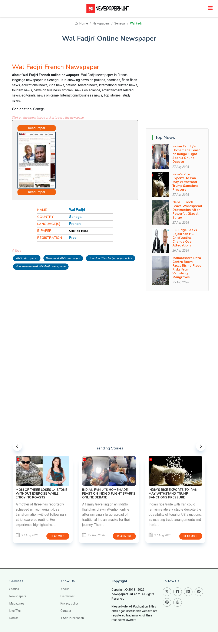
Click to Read (79, 230)
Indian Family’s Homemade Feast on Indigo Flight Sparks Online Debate (186, 154)
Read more (58, 536)
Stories (14, 588)
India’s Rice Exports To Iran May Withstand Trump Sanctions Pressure (185, 182)
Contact (65, 610)
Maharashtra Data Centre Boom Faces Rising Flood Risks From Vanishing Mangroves (187, 267)
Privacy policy (69, 603)
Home (83, 23)
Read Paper (36, 128)
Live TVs (15, 610)
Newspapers (101, 23)
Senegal (119, 23)
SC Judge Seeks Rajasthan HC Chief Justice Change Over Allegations (184, 238)
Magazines (16, 603)
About (64, 588)
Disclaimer (67, 596)
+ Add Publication (72, 617)
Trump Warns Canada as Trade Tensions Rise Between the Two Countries (175, 478)
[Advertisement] (97, 157)
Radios (14, 617)
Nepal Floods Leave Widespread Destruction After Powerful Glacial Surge (187, 210)
